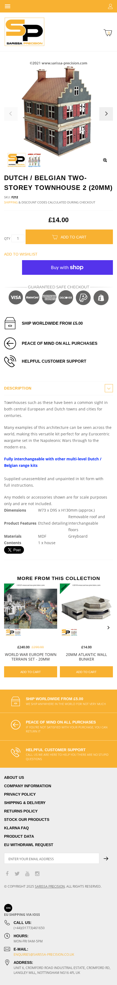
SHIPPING (11, 202)
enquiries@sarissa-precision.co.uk (44, 954)
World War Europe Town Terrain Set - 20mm (31, 657)
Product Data (19, 836)
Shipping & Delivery (24, 803)
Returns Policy (21, 811)
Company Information (27, 786)
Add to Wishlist (21, 254)
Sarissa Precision (50, 886)
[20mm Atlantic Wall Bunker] (86, 610)
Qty (7, 238)
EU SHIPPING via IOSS (22, 914)
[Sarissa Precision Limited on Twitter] (17, 874)
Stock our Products (26, 819)
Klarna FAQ (16, 828)
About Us (14, 777)
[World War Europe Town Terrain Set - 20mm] (30, 610)
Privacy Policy (20, 794)
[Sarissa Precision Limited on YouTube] (27, 874)
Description (18, 388)
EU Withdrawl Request (28, 845)
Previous (9, 628)
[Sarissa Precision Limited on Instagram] (37, 874)
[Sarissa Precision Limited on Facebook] (7, 874)
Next (108, 628)
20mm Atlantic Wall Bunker (86, 657)
